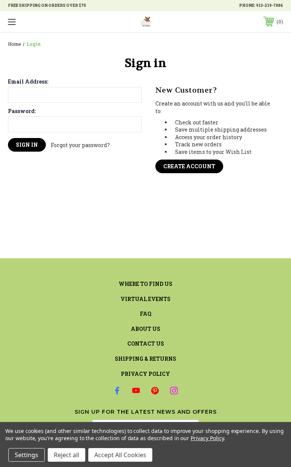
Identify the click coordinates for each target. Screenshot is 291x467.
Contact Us (145, 343)
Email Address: (28, 81)
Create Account (189, 166)
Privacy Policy (145, 373)
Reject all (66, 455)
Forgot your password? (80, 145)
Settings (26, 455)
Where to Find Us (145, 283)
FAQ (145, 313)
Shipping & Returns (145, 358)
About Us (145, 328)
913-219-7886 (269, 5)
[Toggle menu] (35, 21)
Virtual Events (145, 299)
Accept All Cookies (120, 455)
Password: (22, 111)
